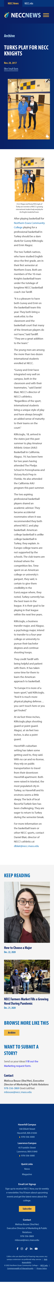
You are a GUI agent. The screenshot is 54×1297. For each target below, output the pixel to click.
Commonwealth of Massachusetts (20, 1268)
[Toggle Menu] (46, 15)
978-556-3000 (28, 1136)
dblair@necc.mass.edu (26, 846)
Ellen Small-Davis (11, 68)
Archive (11, 1032)
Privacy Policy (42, 1268)
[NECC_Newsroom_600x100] (22, 15)
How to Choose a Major (18, 947)
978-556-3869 (11, 1088)
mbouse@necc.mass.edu (18, 1092)
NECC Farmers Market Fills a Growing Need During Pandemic (26, 1001)
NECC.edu (29, 3)
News (27, 1168)
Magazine (27, 1174)
